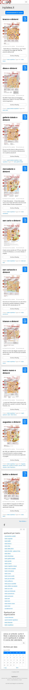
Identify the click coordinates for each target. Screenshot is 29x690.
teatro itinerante (8, 622)
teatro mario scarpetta (10, 568)
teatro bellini (8, 541)
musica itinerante (9, 617)
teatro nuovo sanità (9, 576)
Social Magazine (13, 683)
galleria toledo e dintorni (10, 118)
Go (24, 643)
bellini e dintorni (10, 474)
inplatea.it (14, 676)
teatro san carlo (8, 588)
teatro (9, 414)
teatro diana (5, 110)
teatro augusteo (8, 538)
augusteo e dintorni (11, 422)
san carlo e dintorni (11, 220)
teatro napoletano (11, 59)
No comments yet (20, 46)
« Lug (5, 667)
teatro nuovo (8, 573)
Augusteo (23, 464)
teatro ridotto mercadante (11, 586)
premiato (20, 465)
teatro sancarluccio (9, 593)
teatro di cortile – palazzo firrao (12, 551)
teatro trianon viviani (10, 603)
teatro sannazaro (9, 596)
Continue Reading (14, 55)
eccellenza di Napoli (13, 465)
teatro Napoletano (11, 467)
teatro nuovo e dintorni (9, 371)
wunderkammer (9, 608)
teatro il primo (8, 563)
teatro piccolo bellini (9, 578)
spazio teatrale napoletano (13, 108)
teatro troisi (7, 606)
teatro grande (8, 561)
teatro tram (7, 601)
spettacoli (5, 414)
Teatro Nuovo (14, 414)
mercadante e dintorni (9, 170)
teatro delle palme (9, 548)
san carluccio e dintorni (10, 271)
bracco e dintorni (10, 19)
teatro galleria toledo (18, 161)
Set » (17, 667)
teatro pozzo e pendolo (10, 583)
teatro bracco (8, 543)
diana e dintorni (10, 68)
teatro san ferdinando (10, 591)
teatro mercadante (9, 571)
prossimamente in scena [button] (14, 13)
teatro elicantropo (9, 556)
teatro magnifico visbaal (11, 566)
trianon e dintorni (10, 321)
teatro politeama (9, 581)
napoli (22, 413)
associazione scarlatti (10, 536)
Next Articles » (23, 521)
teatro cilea (7, 546)
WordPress (21, 683)
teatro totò (7, 598)
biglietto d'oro (6, 465)
